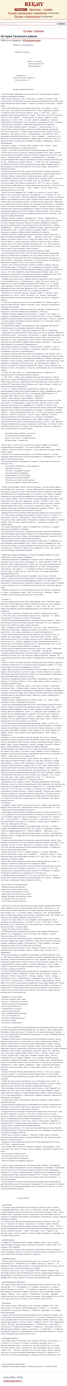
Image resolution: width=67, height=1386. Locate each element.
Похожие (39, 31)
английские (41, 13)
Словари (48, 9)
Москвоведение (31, 40)
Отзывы (27, 31)
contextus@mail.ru (12, 1381)
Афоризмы (35, 9)
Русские (12, 13)
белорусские (25, 13)
